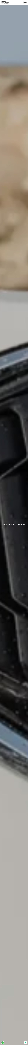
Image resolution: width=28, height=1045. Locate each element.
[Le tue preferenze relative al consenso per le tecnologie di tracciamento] (25, 1042)
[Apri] (25, 2)
